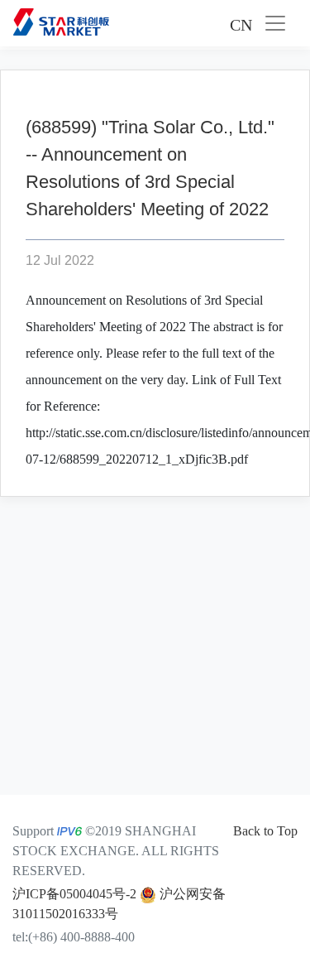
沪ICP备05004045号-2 (74, 894)
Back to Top (265, 831)
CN (241, 25)
